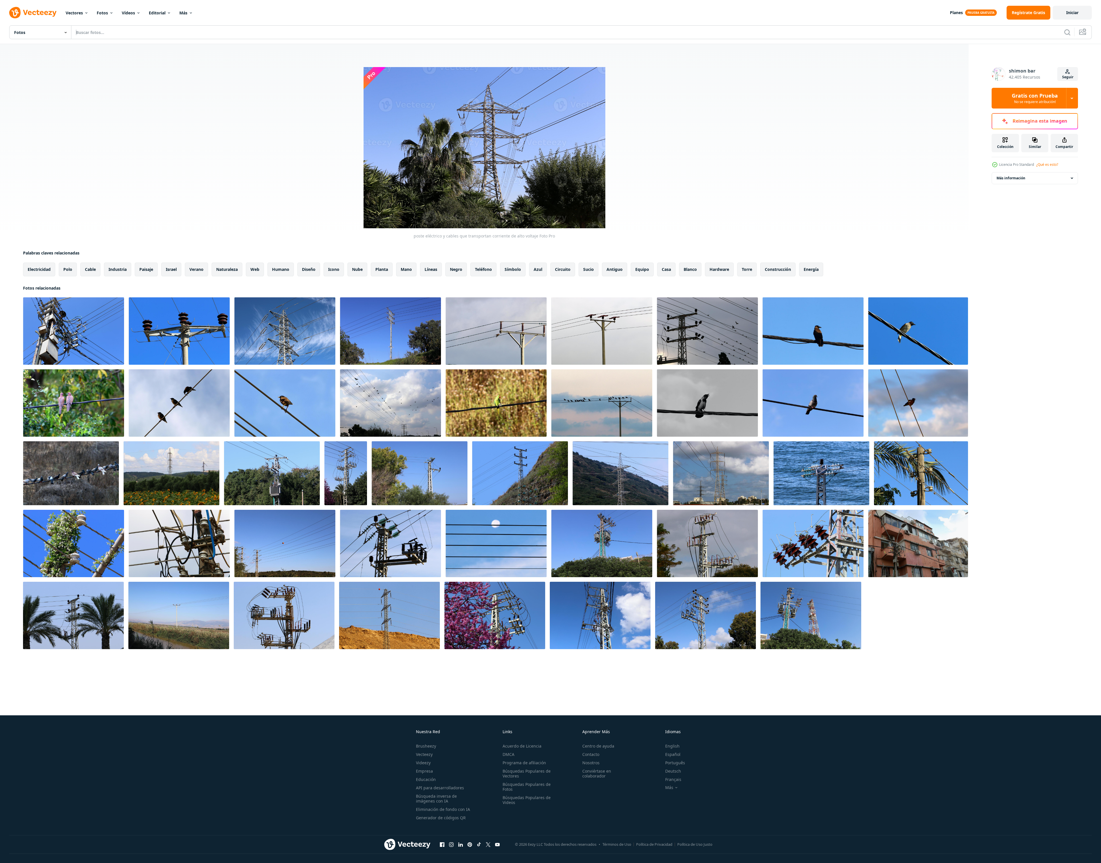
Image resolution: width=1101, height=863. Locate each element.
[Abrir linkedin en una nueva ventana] (460, 844)
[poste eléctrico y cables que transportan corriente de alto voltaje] (390, 331)
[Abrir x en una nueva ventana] (488, 844)
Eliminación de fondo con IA (443, 809)
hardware (719, 269)
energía (811, 269)
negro (456, 269)
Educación (426, 779)
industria (118, 269)
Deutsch (673, 771)
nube (357, 269)
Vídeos (128, 13)
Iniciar (1072, 12)
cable (90, 269)
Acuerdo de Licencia (522, 746)
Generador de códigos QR (441, 817)
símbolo (513, 269)
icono (333, 269)
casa (666, 269)
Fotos (102, 13)
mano (406, 269)
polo (67, 269)
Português (675, 762)
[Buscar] (1067, 32)
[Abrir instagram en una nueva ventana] (451, 844)
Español (672, 754)
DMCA (508, 754)
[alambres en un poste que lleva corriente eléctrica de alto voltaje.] (73, 331)
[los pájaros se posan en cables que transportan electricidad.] (813, 331)
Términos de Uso (616, 844)
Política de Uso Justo (694, 844)
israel (171, 269)
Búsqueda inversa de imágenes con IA (436, 798)
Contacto (590, 754)
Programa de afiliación (524, 762)
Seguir (1067, 77)
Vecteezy (424, 754)
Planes (956, 12)
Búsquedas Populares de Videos (527, 800)
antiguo (614, 269)
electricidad (39, 269)
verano (196, 269)
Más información (1011, 178)
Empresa (424, 771)
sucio (588, 269)
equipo (642, 269)
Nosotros (591, 762)
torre (747, 269)
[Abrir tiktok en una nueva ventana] (479, 844)
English (672, 746)
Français (673, 779)
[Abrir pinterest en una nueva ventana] (469, 844)
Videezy (423, 762)
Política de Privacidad (654, 844)
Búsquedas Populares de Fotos (527, 787)
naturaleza (227, 269)
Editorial (157, 13)
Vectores (74, 13)
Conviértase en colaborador (596, 773)
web (254, 269)
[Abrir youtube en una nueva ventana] (497, 844)
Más (183, 13)
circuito (563, 269)
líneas (431, 269)
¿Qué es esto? (1047, 164)
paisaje (146, 269)
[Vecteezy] (32, 12)
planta (381, 269)
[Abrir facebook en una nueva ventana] (442, 844)
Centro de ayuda (598, 746)
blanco (690, 269)
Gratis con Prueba (1035, 98)
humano (280, 269)
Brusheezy (426, 746)
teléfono (483, 269)
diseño (308, 269)
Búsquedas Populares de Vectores (527, 773)
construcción (778, 269)
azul (538, 269)
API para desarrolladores (440, 787)
